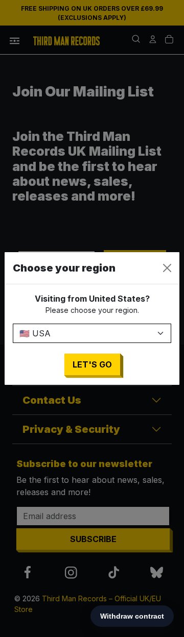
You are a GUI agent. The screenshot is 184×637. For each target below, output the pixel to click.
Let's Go (92, 364)
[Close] (167, 268)
